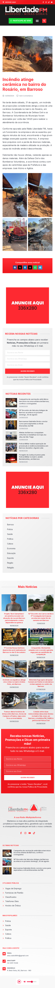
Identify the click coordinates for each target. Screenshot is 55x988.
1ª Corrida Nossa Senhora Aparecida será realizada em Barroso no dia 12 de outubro (14, 650)
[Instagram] (46, 2)
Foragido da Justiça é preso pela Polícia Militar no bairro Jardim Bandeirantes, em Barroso (32, 457)
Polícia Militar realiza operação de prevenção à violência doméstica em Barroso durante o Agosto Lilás (33, 446)
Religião (10, 567)
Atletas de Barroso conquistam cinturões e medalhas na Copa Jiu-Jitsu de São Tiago (33, 434)
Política (10, 539)
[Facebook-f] (43, 2)
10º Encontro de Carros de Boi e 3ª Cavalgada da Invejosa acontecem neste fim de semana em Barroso (40, 617)
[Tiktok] (49, 2)
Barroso (10, 524)
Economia (11, 548)
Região (10, 563)
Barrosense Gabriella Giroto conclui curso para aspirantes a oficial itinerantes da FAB (33, 423)
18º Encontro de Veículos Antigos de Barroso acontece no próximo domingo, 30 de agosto (33, 412)
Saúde (10, 534)
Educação (11, 553)
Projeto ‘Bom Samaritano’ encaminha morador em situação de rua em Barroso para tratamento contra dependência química (14, 618)
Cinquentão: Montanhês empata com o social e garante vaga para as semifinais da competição (41, 651)
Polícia (10, 529)
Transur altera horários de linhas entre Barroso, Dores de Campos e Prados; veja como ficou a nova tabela (14, 715)
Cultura (10, 544)
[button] (37, 20)
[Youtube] (51, 2)
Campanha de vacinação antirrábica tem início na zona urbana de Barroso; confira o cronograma (34, 401)
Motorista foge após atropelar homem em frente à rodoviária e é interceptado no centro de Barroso (40, 683)
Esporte (10, 558)
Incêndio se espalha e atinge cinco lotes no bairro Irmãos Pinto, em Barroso (14, 682)
